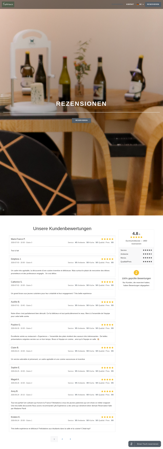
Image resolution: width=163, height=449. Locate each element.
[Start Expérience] (8, 4)
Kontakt (130, 4)
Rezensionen (117, 4)
